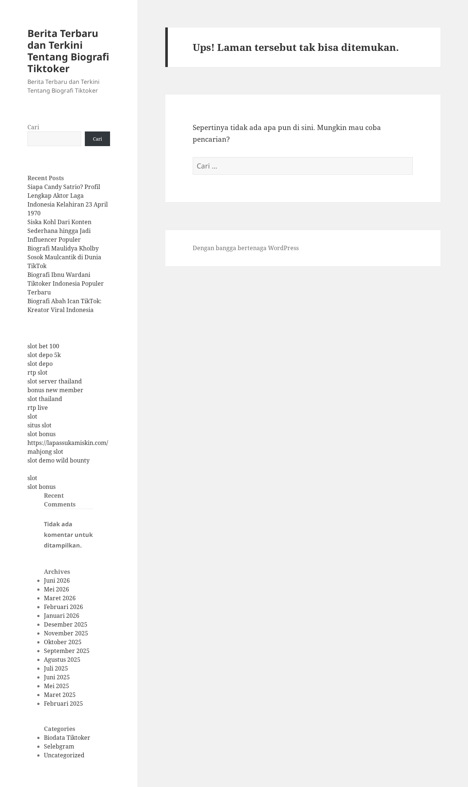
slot (32, 416)
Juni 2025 (57, 677)
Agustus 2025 (62, 660)
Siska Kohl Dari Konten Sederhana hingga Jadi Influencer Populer (59, 231)
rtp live (37, 408)
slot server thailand (54, 381)
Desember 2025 (65, 624)
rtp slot (37, 372)
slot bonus (41, 434)
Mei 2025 (56, 686)
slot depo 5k (44, 355)
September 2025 (67, 651)
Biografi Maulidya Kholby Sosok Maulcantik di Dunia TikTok (64, 257)
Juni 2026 (57, 580)
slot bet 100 (43, 346)
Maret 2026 (60, 598)
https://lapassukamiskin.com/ (67, 443)
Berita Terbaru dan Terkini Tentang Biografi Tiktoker (68, 50)
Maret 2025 (60, 695)
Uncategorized (64, 755)
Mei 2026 (56, 589)
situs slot (39, 425)
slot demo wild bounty (58, 460)
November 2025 (66, 633)
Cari (33, 127)
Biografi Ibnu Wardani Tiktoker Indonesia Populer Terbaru (65, 283)
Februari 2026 (63, 607)
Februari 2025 (63, 703)
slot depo (40, 364)
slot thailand (44, 399)
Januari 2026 (61, 616)
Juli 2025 (56, 668)
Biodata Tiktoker (67, 738)
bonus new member (55, 390)
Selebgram (59, 746)
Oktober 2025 (63, 642)
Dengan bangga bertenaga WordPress (246, 248)
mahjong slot (45, 452)
